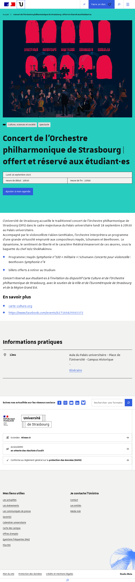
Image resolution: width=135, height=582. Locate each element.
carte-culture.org (20, 306)
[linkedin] (77, 403)
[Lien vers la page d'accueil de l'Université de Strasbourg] (21, 4)
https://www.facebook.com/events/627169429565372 (46, 313)
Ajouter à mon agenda (18, 191)
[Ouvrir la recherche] (119, 4)
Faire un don (98, 4)
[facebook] (59, 403)
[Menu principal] (127, 4)
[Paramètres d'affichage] (84, 4)
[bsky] (83, 402)
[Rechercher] (128, 402)
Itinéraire (75, 370)
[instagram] (65, 403)
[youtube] (71, 403)
